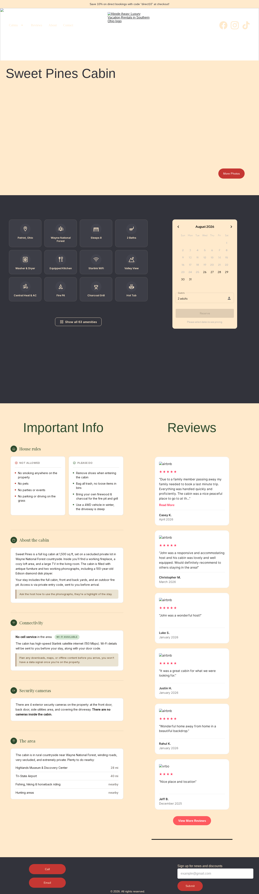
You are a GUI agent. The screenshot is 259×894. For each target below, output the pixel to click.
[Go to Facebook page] (225, 25)
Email (47, 882)
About (53, 25)
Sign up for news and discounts (199, 866)
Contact (68, 25)
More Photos (231, 173)
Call (47, 869)
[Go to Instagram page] (236, 25)
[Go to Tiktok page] (246, 25)
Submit (190, 886)
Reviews (36, 25)
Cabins (13, 25)
